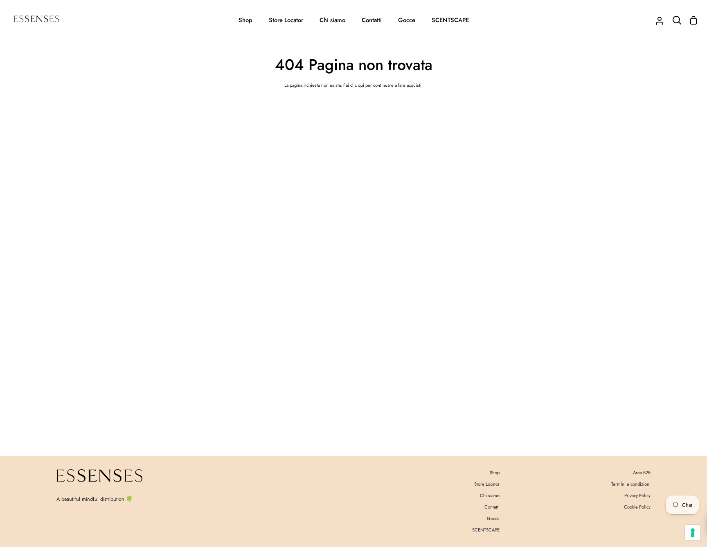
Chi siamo (490, 495)
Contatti (492, 507)
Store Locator (487, 484)
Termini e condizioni (631, 484)
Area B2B (642, 472)
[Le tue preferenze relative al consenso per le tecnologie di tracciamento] (692, 532)
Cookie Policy (637, 507)
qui (361, 85)
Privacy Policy (637, 495)
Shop (495, 472)
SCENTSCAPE (486, 530)
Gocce (493, 518)
